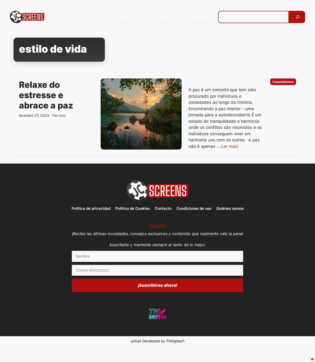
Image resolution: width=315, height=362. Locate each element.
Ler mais (229, 146)
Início (102, 17)
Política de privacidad (91, 208)
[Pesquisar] (298, 17)
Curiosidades (196, 17)
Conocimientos (162, 17)
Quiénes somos (230, 208)
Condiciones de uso (193, 208)
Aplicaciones (128, 17)
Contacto (163, 208)
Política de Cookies (132, 208)
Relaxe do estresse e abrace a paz (46, 94)
